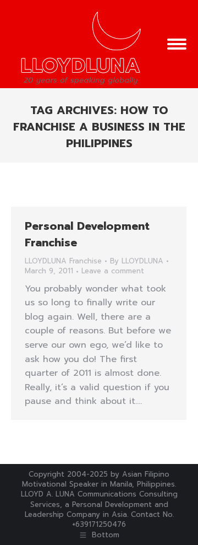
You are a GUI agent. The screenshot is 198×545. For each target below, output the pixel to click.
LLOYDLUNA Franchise (63, 261)
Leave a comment (112, 271)
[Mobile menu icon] (177, 44)
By (136, 261)
